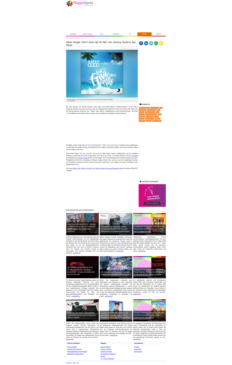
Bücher (158, 34)
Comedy (148, 121)
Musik (144, 34)
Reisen (103, 356)
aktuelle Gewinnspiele (74, 349)
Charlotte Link (149, 118)
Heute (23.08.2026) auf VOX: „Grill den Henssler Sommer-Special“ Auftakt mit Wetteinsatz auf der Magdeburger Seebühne (81, 227)
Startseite (73, 34)
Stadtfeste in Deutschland (75, 354)
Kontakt (136, 347)
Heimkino (116, 34)
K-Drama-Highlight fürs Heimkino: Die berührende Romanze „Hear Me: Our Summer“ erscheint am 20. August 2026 (115, 315)
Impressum (137, 349)
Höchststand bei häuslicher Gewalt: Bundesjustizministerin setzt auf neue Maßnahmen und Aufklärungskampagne (115, 229)
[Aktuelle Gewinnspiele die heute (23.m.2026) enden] (152, 206)
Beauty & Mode (105, 347)
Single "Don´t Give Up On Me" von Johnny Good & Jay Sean (92, 168)
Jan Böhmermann (151, 114)
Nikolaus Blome (144, 108)
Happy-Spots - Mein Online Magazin (79, 3)
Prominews (149, 116)
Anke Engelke (151, 110)
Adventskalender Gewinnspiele (77, 351)
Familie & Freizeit (106, 351)
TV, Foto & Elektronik (107, 358)
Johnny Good (82, 158)
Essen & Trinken (106, 349)
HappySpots (70, 38)
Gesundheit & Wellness (108, 354)
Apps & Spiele (87, 34)
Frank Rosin (154, 108)
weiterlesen (77, 253)
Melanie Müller (150, 112)
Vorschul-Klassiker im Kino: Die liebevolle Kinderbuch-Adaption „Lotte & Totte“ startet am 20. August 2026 (149, 315)
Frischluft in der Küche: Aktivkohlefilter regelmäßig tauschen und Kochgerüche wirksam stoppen (81, 315)
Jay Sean (135, 155)
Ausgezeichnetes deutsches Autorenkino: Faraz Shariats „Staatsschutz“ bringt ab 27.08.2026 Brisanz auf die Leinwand (149, 272)
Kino (101, 34)
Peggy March (157, 121)
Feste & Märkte (72, 347)
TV (130, 34)
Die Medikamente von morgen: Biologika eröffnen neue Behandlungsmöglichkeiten (116, 273)
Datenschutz (138, 351)
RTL (97, 234)
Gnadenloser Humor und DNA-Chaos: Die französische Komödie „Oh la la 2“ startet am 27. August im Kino (149, 229)
